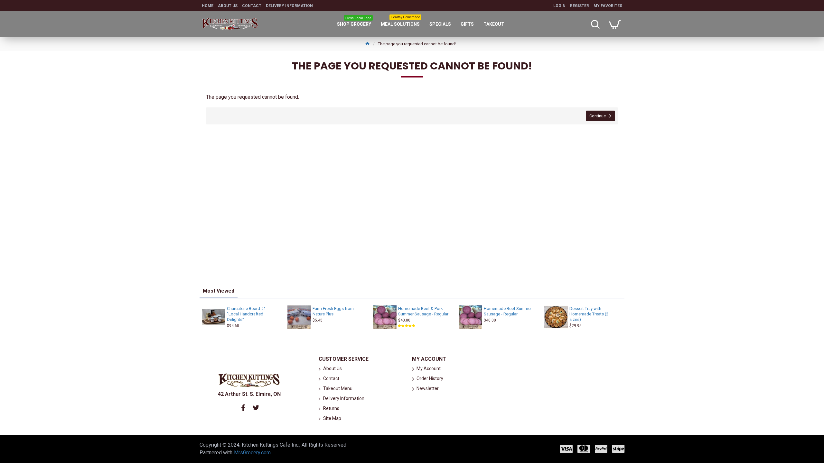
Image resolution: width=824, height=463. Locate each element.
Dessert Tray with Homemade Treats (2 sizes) (588, 314)
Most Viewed (218, 291)
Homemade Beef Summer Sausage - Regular (508, 311)
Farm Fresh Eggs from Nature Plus (333, 311)
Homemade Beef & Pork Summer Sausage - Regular (423, 311)
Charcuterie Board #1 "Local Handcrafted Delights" (246, 314)
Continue (597, 115)
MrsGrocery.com (252, 452)
